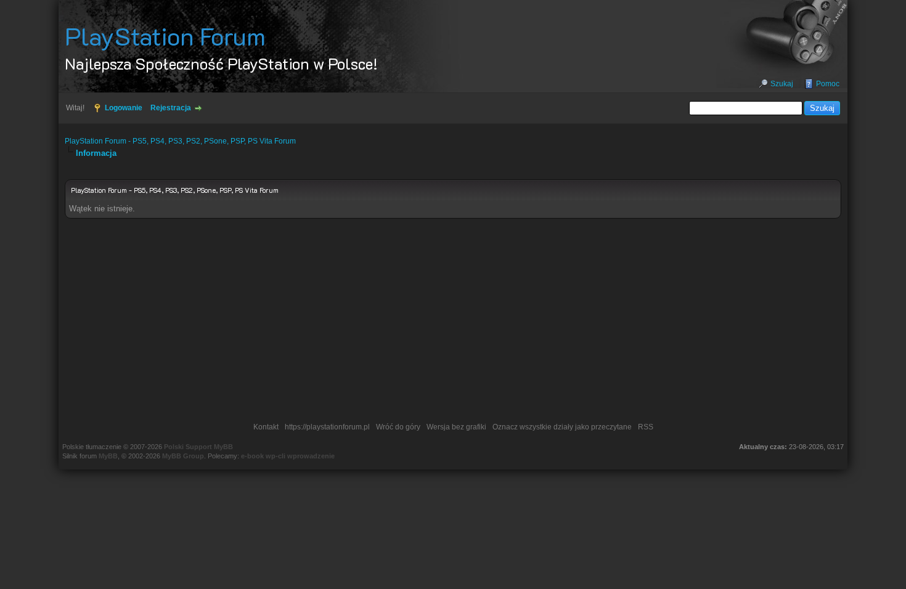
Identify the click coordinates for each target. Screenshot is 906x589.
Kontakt (266, 427)
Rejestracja (170, 108)
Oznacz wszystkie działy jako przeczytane (562, 427)
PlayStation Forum (165, 36)
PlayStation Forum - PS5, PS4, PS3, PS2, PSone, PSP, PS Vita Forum (180, 141)
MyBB (108, 456)
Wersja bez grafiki (456, 427)
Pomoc (827, 83)
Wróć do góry (398, 427)
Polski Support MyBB (198, 446)
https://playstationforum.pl (327, 427)
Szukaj (781, 83)
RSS (645, 427)
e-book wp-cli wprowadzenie (288, 456)
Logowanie (123, 108)
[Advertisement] (453, 323)
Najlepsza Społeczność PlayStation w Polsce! (221, 63)
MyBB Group (183, 456)
